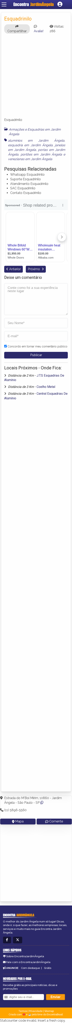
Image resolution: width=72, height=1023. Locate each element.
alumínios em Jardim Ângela (36, 140)
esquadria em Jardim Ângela (30, 145)
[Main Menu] (4, 4)
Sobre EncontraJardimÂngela (25, 956)
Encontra (33, 4)
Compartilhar (17, 31)
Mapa (19, 821)
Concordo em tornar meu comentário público (37, 346)
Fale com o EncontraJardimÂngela (28, 962)
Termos (22, 1011)
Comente (56, 821)
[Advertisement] (36, 77)
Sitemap (49, 1011)
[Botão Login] (59, 4)
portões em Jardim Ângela (41, 154)
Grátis (47, 967)
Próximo (34, 269)
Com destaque (30, 967)
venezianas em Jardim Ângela (30, 159)
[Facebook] (7, 940)
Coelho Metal (46, 387)
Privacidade (36, 1011)
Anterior (15, 269)
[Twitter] (17, 940)
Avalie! (38, 31)
